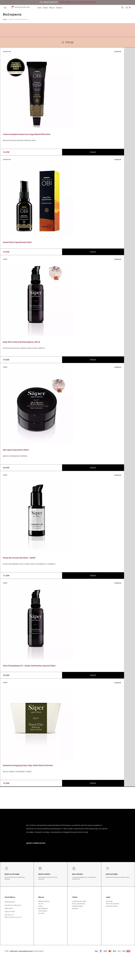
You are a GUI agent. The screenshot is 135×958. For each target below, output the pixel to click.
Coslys (40, 906)
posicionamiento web (25, 951)
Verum (5, 19)
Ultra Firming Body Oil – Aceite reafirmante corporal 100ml (29, 666)
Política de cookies (111, 906)
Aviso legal (109, 901)
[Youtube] (18, 929)
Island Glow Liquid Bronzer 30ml (17, 242)
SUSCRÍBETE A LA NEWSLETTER (78, 2)
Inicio (39, 8)
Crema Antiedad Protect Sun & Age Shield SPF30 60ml (26, 134)
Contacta (59, 8)
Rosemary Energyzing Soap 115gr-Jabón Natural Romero (28, 765)
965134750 (11, 914)
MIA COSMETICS (43, 908)
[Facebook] (7, 929)
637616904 (12, 911)
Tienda (45, 8)
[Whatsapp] (12, 929)
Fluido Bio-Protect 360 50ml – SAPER (19, 558)
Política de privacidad (112, 903)
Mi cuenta (75, 908)
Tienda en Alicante (77, 906)
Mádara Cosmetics (44, 901)
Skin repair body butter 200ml (16, 450)
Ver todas (41, 913)
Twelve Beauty (42, 911)
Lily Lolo (40, 903)
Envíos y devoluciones (78, 903)
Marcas (51, 8)
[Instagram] (24, 929)
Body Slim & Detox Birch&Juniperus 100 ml (21, 342)
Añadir (93, 152)
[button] (5, 7)
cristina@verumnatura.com (15, 917)
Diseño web (13, 951)
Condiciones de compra (79, 901)
